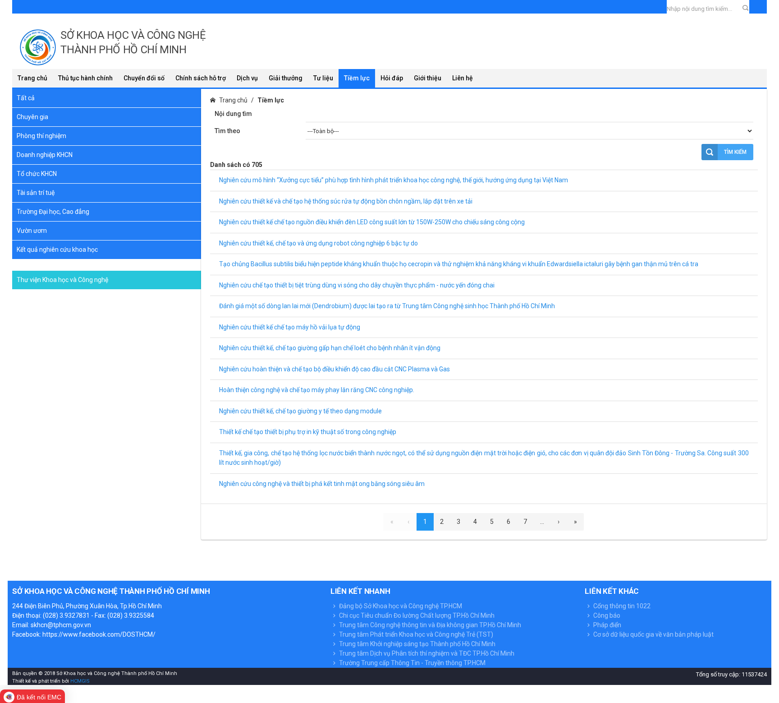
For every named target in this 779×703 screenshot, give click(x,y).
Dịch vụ (247, 78)
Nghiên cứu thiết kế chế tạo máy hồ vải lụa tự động (289, 327)
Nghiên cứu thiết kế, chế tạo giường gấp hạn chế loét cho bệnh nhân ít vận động (329, 348)
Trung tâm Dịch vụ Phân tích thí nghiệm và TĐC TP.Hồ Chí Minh (426, 653)
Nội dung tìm (233, 113)
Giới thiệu (427, 78)
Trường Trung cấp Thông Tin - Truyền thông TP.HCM (412, 662)
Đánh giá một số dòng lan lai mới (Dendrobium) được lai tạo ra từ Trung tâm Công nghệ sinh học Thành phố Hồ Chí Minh (387, 306)
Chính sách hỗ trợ (200, 78)
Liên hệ (462, 78)
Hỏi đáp (391, 78)
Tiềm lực (357, 78)
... (542, 521)
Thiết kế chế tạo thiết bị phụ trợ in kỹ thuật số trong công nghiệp (307, 431)
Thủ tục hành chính (85, 78)
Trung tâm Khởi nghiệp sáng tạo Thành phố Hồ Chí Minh (416, 644)
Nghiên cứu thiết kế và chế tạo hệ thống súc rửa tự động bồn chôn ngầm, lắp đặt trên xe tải (345, 201)
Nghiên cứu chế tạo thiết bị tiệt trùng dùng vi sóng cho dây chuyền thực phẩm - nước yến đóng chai (357, 285)
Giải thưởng (285, 78)
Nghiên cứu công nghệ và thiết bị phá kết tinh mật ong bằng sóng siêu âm (322, 483)
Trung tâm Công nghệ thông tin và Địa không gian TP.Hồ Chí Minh (429, 625)
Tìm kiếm (735, 152)
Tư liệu (323, 78)
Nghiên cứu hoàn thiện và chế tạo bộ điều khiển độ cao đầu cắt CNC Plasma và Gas (334, 369)
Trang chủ (32, 78)
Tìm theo (227, 130)
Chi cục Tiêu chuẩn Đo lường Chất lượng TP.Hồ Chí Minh (416, 615)
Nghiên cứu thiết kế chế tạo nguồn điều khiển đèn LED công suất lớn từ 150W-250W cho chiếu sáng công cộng (372, 222)
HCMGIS (79, 681)
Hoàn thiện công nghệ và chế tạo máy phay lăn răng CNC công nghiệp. (316, 389)
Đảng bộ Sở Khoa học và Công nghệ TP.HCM (400, 606)
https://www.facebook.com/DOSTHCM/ (99, 634)
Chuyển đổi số (144, 78)
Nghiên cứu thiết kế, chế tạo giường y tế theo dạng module (300, 411)
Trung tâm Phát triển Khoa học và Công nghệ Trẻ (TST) (415, 634)
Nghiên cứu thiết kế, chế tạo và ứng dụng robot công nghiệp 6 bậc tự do (318, 243)
